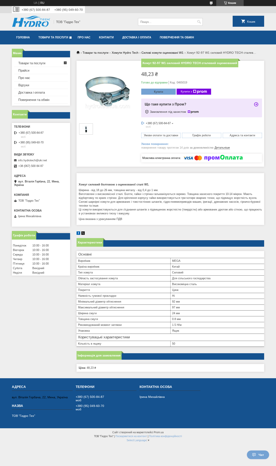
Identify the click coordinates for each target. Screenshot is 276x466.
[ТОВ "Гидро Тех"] (31, 21)
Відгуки (23, 85)
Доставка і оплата (136, 37)
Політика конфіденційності (165, 436)
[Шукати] (199, 22)
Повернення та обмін (177, 37)
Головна (23, 37)
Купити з (186, 91)
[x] (83, 233)
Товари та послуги (53, 37)
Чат (261, 455)
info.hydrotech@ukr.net (32, 160)
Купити (158, 91)
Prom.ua (159, 432)
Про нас (84, 37)
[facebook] (78, 233)
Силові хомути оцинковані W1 (162, 52)
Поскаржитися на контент (131, 436)
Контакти (106, 37)
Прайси (23, 70)
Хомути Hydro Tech (125, 52)
